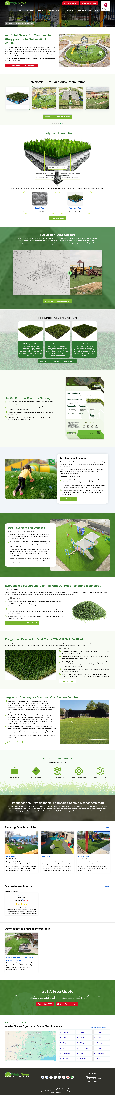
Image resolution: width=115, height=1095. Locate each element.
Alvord (82, 1037)
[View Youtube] (68, 1077)
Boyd (81, 1053)
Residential (53, 10)
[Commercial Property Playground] (71, 98)
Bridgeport (100, 1053)
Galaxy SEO (60, 1092)
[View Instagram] (51, 1077)
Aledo (99, 1032)
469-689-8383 (71, 3)
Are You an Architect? (57, 758)
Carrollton (66, 1059)
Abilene (65, 1032)
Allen (64, 1037)
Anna (99, 1037)
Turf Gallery (81, 10)
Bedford (99, 1048)
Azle (64, 1048)
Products (30, 10)
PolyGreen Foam (75, 208)
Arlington (83, 1043)
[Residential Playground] (17, 98)
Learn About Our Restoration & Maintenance (56, 361)
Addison (82, 1032)
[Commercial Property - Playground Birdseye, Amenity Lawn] (98, 98)
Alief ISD (46, 856)
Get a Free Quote (68, 499)
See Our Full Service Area (99, 1027)
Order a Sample (57, 218)
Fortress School (13, 856)
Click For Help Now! (68, 1004)
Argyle (65, 1043)
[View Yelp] (63, 1077)
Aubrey (99, 1043)
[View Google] (46, 1077)
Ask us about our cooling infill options (21, 623)
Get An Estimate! (90, 3)
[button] (52, 123)
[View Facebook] (42, 1077)
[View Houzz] (72, 1077)
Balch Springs (84, 1048)
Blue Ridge (66, 1053)
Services (40, 10)
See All (107, 828)
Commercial (67, 10)
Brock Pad (39, 208)
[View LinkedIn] (55, 1077)
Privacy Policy (57, 1089)
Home (21, 10)
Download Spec (69, 681)
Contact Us (31, 65)
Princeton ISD (84, 856)
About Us (92, 10)
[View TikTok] (59, 1077)
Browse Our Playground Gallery (57, 116)
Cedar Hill (83, 1059)
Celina (99, 1059)
